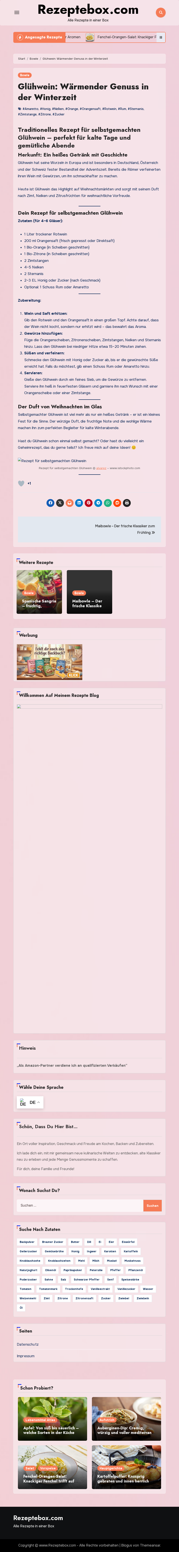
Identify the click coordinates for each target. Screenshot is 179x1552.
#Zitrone (44, 114)
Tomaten (25, 1289)
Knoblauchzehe (30, 1261)
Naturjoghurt (28, 1270)
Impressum (26, 1356)
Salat (30, 1468)
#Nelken (58, 109)
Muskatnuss (132, 1261)
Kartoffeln (131, 1251)
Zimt (47, 1298)
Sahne (49, 1279)
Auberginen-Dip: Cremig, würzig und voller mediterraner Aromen (126, 1432)
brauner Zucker (52, 1242)
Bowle (24, 75)
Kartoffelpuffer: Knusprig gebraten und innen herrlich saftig (123, 1481)
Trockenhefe (74, 1289)
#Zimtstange (27, 114)
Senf (110, 1279)
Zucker (106, 1298)
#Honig (45, 109)
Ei (100, 1242)
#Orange (71, 109)
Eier (111, 1242)
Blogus (126, 1545)
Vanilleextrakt (100, 1289)
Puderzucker (28, 1279)
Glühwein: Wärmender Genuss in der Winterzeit (83, 91)
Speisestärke (130, 1279)
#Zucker (58, 114)
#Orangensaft (90, 109)
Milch (95, 1261)
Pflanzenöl (135, 1270)
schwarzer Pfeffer (87, 1279)
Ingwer (91, 1251)
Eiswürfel (128, 1242)
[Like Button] (21, 483)
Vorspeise (48, 1468)
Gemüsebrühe (54, 1251)
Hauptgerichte (111, 1468)
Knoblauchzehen (59, 1261)
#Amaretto (30, 109)
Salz (63, 1279)
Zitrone (62, 1298)
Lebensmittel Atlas (40, 1420)
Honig (75, 1251)
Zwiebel (123, 1298)
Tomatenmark (48, 1289)
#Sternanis (136, 109)
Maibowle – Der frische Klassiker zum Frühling (87, 605)
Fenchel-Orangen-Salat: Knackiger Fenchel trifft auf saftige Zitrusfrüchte (48, 1481)
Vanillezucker (126, 1289)
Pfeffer (115, 1270)
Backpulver (27, 1242)
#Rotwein (109, 109)
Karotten (110, 1251)
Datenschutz (28, 1344)
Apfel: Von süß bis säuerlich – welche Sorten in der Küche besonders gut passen (51, 1432)
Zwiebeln (143, 1298)
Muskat (112, 1261)
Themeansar (150, 1545)
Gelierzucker (28, 1251)
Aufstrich (107, 1420)
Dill (89, 1242)
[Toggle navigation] (16, 12)
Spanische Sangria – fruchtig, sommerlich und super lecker (39, 608)
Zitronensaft (84, 1298)
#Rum (122, 109)
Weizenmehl (28, 1298)
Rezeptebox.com (38, 1517)
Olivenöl (50, 1270)
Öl (21, 1308)
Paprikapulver (73, 1270)
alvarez (101, 468)
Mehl (81, 1261)
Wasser (148, 1289)
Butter (75, 1242)
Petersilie (96, 1270)
